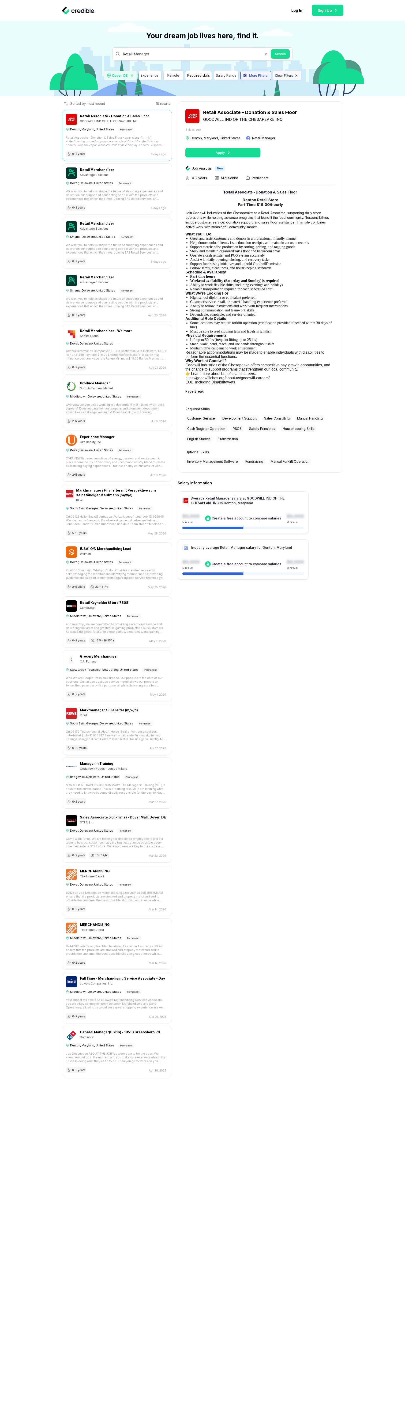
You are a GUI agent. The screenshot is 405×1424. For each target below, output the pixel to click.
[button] (266, 54)
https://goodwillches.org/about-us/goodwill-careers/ (227, 378)
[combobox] (120, 75)
